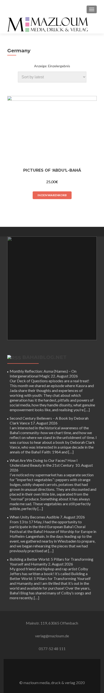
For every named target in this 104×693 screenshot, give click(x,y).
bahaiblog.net (44, 357)
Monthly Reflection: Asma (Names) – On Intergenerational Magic (43, 373)
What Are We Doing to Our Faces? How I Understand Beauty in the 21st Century (44, 462)
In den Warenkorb (52, 195)
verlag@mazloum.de (52, 635)
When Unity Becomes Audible (34, 517)
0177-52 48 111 (52, 648)
